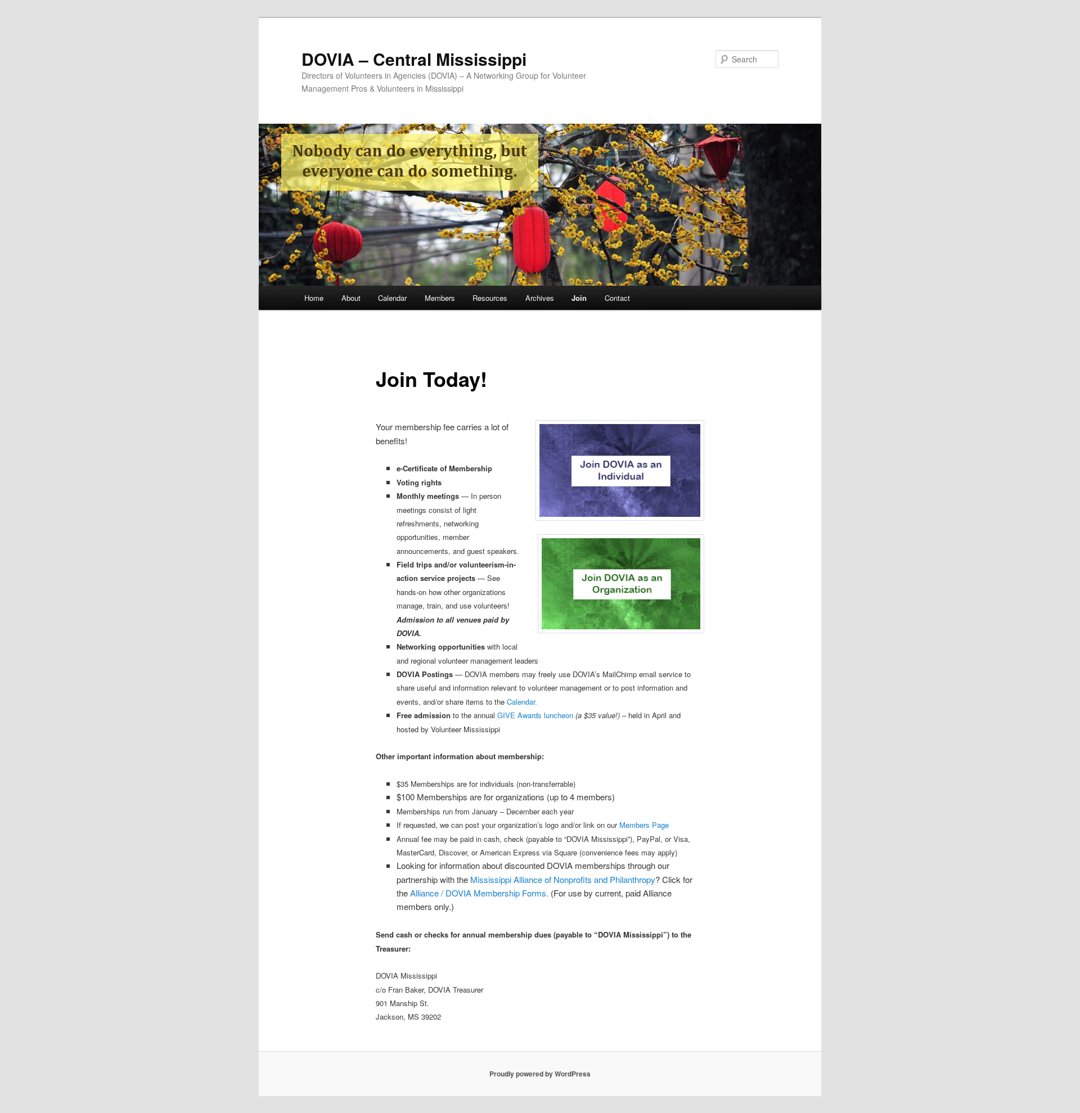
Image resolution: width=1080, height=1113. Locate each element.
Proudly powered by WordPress (540, 1074)
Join (579, 297)
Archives (539, 297)
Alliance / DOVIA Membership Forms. (479, 893)
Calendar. (522, 701)
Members (440, 297)
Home (313, 297)
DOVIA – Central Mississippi (414, 59)
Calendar (392, 297)
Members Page (644, 824)
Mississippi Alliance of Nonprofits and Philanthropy (562, 879)
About (351, 297)
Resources (489, 297)
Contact (617, 297)
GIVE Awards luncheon (535, 715)
